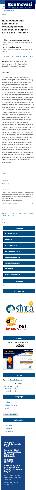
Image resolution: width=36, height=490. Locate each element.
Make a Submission (11, 414)
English (7, 402)
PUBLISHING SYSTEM (12, 257)
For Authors (8, 429)
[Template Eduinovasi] (4, 286)
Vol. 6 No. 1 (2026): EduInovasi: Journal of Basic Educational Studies (16, 9)
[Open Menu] (2, 2)
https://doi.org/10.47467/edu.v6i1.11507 (19, 56)
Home (4, 6)
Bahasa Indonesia (11, 405)
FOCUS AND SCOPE (12, 245)
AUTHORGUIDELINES (12, 251)
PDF (6, 173)
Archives (10, 6)
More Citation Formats (10, 204)
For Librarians (9, 432)
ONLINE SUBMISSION (12, 263)
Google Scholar (16, 380)
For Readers (8, 426)
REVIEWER (8, 239)
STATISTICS (9, 269)
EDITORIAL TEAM (11, 233)
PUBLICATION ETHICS (12, 275)
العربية (7, 408)
